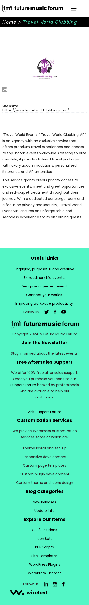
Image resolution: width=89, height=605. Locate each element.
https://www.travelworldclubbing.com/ (35, 110)
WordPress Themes (44, 573)
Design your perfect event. (45, 286)
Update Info (44, 510)
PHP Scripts (44, 547)
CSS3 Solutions (44, 529)
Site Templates (44, 555)
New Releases (44, 502)
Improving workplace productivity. (44, 303)
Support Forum (23, 384)
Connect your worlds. (44, 294)
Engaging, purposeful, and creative (44, 269)
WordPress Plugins (44, 564)
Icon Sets (44, 538)
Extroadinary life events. (44, 277)
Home (9, 22)
